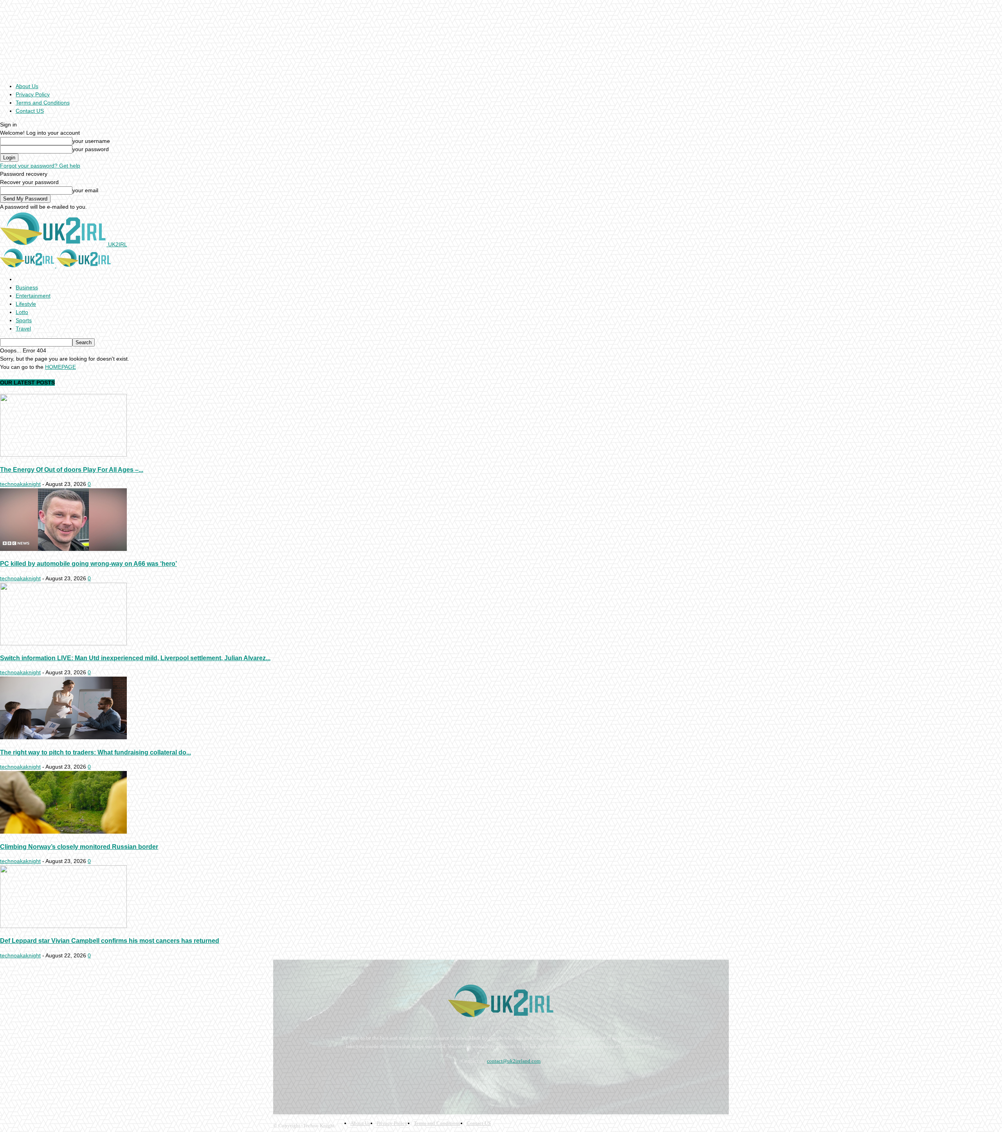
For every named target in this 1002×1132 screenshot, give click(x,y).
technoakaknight (20, 484)
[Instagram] (301, 1080)
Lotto (22, 312)
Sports (24, 320)
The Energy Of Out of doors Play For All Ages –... (71, 469)
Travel (23, 328)
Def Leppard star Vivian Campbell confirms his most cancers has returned (109, 940)
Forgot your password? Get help (40, 165)
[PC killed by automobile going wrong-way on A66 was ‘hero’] (63, 549)
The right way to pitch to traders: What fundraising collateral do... (95, 752)
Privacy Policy (33, 94)
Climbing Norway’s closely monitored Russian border (79, 846)
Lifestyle (26, 304)
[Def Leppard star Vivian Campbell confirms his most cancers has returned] (63, 926)
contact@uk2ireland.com (514, 1061)
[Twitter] (343, 1080)
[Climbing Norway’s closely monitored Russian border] (63, 832)
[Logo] (28, 265)
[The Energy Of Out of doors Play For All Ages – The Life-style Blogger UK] (63, 454)
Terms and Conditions (43, 102)
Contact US (30, 111)
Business (27, 287)
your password (90, 149)
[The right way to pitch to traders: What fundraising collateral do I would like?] (63, 737)
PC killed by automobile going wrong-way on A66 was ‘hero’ (88, 563)
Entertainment (33, 295)
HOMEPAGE (60, 367)
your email (85, 190)
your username (91, 141)
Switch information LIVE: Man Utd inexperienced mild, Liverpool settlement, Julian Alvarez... (135, 657)
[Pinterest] (322, 1080)
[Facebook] (280, 1080)
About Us (27, 86)
